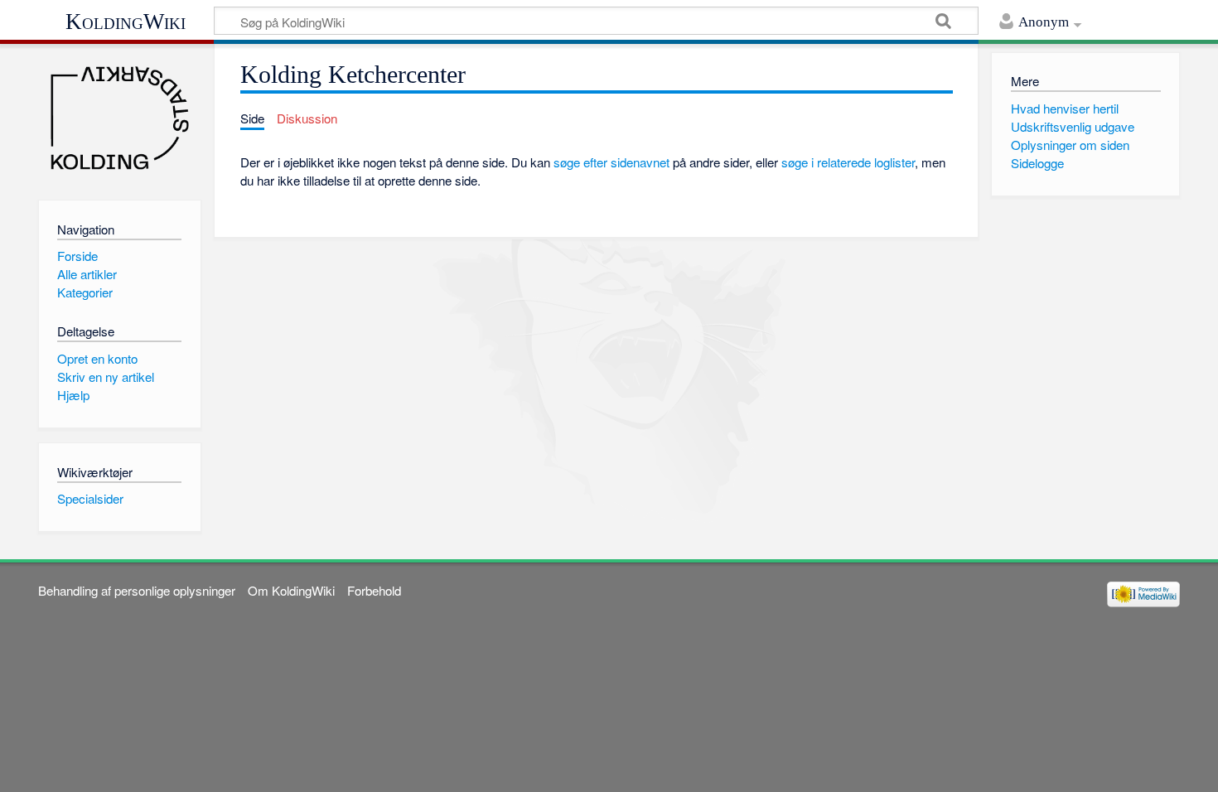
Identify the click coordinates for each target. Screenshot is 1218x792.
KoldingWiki (125, 21)
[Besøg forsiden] (120, 118)
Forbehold (374, 590)
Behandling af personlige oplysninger (136, 590)
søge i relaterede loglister (848, 162)
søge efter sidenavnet (611, 162)
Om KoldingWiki (291, 590)
